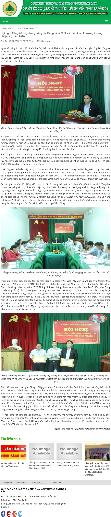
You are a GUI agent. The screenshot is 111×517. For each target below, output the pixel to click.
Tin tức (17, 28)
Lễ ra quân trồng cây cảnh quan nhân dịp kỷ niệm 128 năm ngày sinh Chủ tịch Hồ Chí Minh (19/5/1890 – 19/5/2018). (97, 469)
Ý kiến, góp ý (36, 482)
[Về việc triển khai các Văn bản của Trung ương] (13, 460)
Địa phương (29, 28)
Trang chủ (6, 28)
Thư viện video (54, 482)
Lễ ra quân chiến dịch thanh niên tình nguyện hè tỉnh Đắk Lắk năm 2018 (41, 465)
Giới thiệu (21, 482)
